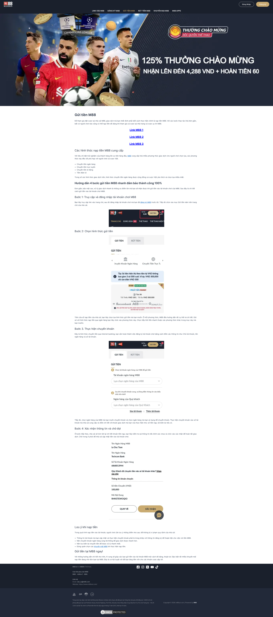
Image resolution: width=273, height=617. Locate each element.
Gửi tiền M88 (129, 11)
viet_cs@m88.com (83, 582)
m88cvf (80, 574)
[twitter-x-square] (148, 567)
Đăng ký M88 (114, 11)
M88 (129, 156)
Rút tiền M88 (144, 11)
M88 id (75, 567)
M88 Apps (176, 11)
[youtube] (153, 567)
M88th (82, 567)
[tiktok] (157, 567)
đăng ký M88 (145, 202)
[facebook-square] (138, 567)
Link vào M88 (98, 11)
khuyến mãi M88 (100, 546)
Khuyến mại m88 (161, 11)
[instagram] (143, 567)
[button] (246, 4)
